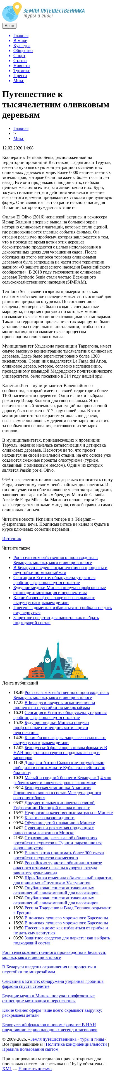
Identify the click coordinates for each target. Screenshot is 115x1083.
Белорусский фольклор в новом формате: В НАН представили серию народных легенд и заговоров (60, 752)
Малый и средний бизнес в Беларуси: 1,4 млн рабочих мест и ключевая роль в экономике (62, 780)
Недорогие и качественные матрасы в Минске (69, 812)
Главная (20, 128)
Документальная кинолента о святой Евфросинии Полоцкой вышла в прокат (54, 805)
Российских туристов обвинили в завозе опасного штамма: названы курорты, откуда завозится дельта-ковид (57, 867)
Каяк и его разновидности (50, 817)
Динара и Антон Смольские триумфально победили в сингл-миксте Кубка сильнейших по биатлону (59, 767)
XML (7, 1068)
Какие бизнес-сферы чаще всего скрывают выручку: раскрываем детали (54, 600)
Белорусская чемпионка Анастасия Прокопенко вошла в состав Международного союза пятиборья (57, 792)
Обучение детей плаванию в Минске (60, 822)
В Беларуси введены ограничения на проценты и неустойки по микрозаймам (60, 570)
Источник (11, 538)
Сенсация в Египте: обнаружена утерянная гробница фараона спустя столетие (54, 580)
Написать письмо (35, 1068)
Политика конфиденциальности (76, 1044)
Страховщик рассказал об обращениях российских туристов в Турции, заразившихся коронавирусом (57, 842)
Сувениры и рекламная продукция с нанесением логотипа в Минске (53, 830)
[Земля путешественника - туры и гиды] (43, 20)
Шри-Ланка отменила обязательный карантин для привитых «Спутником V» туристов (62, 880)
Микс (18, 138)
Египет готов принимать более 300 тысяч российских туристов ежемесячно (58, 855)
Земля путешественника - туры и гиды (67, 1039)
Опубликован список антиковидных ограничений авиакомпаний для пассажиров (56, 890)
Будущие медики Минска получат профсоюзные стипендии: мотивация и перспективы (59, 590)
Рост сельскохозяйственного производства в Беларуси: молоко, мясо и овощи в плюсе (55, 560)
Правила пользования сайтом (30, 1049)
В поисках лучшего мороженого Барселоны (66, 917)
